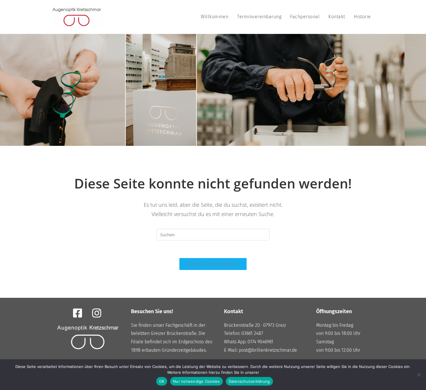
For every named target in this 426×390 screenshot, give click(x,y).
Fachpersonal (305, 16)
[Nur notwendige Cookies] (419, 375)
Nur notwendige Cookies (196, 381)
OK (162, 381)
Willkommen (214, 16)
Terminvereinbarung (259, 16)
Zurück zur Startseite (213, 263)
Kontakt (336, 16)
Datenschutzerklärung (249, 381)
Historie (362, 16)
